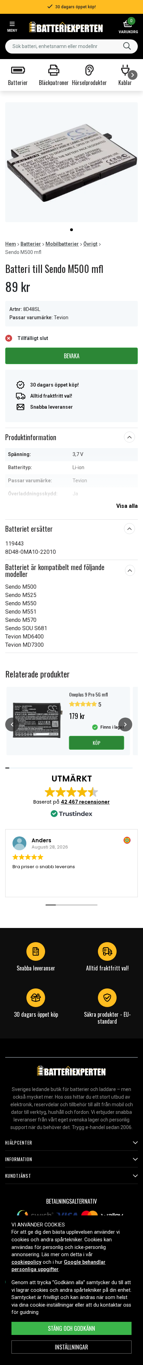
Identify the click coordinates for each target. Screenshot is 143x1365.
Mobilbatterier (62, 244)
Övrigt (90, 244)
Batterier (30, 244)
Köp (96, 742)
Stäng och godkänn (71, 1328)
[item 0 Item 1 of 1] (71, 162)
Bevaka (71, 356)
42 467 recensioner (85, 801)
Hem (10, 244)
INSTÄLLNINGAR (71, 1347)
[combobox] (71, 46)
